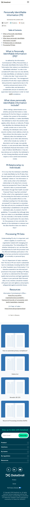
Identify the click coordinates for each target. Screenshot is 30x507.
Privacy (14, 479)
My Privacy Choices (13, 487)
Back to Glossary (15, 315)
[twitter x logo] (9, 469)
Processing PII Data (9, 45)
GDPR (11, 94)
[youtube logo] (20, 469)
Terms (14, 483)
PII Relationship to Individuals (12, 43)
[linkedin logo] (14, 469)
